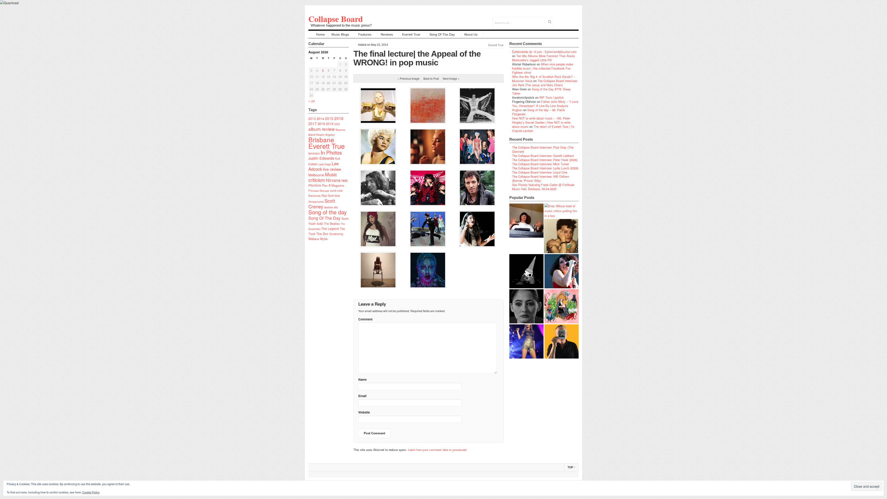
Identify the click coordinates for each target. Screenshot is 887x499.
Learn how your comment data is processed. (437, 449)
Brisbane (321, 139)
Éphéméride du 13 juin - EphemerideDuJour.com (544, 51)
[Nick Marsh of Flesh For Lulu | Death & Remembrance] (561, 236)
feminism (314, 153)
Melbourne (316, 174)
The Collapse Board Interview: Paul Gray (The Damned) (543, 149)
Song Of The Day (442, 34)
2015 (329, 118)
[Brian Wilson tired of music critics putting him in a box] (561, 211)
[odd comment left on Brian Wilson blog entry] (526, 221)
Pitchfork (314, 185)
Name (362, 379)
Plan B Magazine (333, 185)
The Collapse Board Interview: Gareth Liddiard (543, 155)
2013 (312, 118)
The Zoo (322, 233)
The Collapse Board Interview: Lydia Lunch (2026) (545, 168)
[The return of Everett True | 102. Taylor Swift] (526, 341)
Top (571, 467)
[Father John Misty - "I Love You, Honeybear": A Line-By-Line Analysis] (561, 306)
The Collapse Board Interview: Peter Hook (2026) (544, 160)
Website (364, 412)
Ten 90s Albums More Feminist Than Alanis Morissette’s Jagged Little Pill (543, 58)
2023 (337, 124)
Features (364, 34)
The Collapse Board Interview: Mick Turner (540, 164)
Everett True (411, 34)
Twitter (556, 19)
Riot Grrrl (328, 195)
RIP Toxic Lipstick (551, 97)
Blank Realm (316, 135)
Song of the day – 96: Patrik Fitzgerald (538, 112)
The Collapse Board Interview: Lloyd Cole (539, 172)
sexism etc (331, 207)
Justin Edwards (321, 158)
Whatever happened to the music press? (341, 25)
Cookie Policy (91, 492)
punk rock (336, 190)
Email (568, 19)
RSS (575, 19)
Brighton (330, 135)
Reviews (387, 34)
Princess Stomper (318, 190)
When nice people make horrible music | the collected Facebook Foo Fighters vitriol (542, 68)
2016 (338, 118)
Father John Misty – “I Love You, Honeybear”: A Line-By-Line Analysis (545, 103)
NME (344, 180)
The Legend (330, 228)
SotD (320, 223)
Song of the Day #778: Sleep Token (541, 91)
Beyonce (340, 129)
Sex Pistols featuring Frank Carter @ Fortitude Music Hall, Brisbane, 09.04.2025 (543, 187)
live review (332, 169)
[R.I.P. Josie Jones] (526, 306)
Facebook (562, 19)
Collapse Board (335, 19)
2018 (321, 123)
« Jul (311, 101)
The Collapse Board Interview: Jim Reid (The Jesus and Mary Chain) (545, 83)
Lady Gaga (325, 164)
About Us (470, 34)
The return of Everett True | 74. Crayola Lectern (543, 128)
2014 (320, 118)
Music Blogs (340, 34)
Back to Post (431, 78)
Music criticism (322, 177)
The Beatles (332, 224)
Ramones (314, 196)
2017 (312, 123)
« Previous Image (408, 78)
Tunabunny (336, 234)
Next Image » (451, 78)
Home (320, 34)
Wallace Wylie (318, 239)
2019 (329, 123)
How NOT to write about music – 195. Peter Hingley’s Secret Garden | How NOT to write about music (541, 122)
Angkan (517, 110)
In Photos (331, 152)
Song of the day (327, 212)
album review (321, 129)
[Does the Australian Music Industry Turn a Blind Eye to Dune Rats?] (526, 271)
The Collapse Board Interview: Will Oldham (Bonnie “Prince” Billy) (540, 178)
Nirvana (333, 180)
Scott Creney (321, 203)
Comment (365, 319)
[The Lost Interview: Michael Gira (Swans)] (561, 341)
